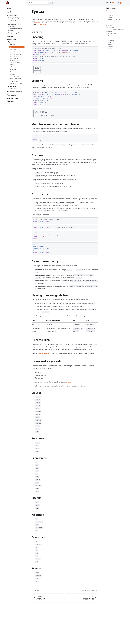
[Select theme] (119, 2)
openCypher (42, 24)
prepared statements (44, 353)
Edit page (37, 590)
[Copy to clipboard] (96, 48)
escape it (69, 382)
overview (37, 22)
